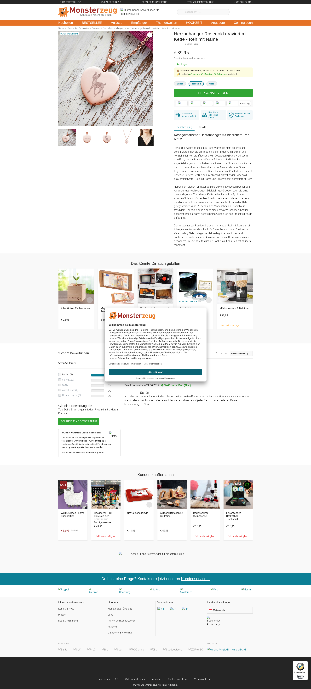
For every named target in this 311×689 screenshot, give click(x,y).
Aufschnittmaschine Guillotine (171, 514)
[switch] (300, 677)
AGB (117, 679)
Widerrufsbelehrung (135, 679)
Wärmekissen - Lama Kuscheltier (72, 514)
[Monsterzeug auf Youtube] (174, 667)
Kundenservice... (195, 579)
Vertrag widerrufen (203, 679)
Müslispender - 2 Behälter (234, 308)
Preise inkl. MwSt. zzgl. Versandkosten (190, 58)
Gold (211, 84)
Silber (180, 84)
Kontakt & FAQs (66, 608)
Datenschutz (156, 679)
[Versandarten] (180, 611)
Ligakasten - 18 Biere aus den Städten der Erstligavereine (103, 517)
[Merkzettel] (236, 12)
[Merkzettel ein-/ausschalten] (149, 122)
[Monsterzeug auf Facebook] (149, 667)
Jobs (110, 614)
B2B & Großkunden (68, 620)
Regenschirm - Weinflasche (201, 514)
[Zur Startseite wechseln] (87, 12)
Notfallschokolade (137, 513)
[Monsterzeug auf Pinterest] (162, 667)
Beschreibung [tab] (184, 127)
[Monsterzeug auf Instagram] (136, 667)
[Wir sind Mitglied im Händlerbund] (226, 650)
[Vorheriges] (62, 78)
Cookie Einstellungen (178, 679)
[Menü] (306, 663)
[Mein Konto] (246, 12)
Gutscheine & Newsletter (120, 632)
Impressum (104, 679)
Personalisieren (213, 93)
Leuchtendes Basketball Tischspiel (233, 516)
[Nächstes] (150, 78)
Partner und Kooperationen (121, 620)
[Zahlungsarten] (155, 591)
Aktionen (112, 626)
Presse (61, 614)
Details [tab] (202, 127)
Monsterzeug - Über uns (120, 608)
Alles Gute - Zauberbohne (75, 308)
